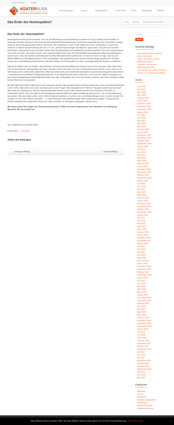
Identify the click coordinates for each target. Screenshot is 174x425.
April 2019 (141, 312)
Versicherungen (66, 10)
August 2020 (142, 278)
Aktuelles (135, 22)
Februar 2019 (143, 318)
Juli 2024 (141, 149)
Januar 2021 (142, 263)
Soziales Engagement (146, 400)
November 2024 (144, 138)
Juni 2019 (141, 306)
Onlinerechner (101, 10)
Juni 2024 (141, 152)
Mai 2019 (141, 309)
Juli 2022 (141, 218)
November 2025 (144, 106)
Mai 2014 (141, 377)
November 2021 (144, 240)
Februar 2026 (143, 98)
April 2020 (141, 289)
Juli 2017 (141, 352)
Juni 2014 (141, 375)
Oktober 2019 (143, 303)
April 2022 (141, 226)
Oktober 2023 (143, 175)
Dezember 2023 (144, 169)
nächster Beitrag (110, 151)
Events (140, 394)
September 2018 (144, 326)
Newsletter (25, 131)
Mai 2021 (141, 252)
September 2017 (144, 349)
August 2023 (142, 181)
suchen (139, 39)
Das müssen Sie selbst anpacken (152, 70)
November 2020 (144, 269)
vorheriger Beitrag (22, 151)
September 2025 (144, 109)
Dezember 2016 (144, 360)
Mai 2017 (141, 357)
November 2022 (144, 206)
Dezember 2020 (144, 266)
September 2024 (144, 143)
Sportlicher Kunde (145, 405)
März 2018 (141, 338)
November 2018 (144, 323)
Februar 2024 (143, 163)
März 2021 (141, 258)
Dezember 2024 (144, 135)
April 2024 (141, 158)
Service (84, 10)
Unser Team (120, 10)
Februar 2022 (143, 232)
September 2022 (144, 212)
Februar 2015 (143, 363)
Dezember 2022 (144, 203)
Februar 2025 (143, 129)
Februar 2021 (143, 260)
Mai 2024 (141, 155)
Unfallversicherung (145, 408)
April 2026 (141, 92)
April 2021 (141, 255)
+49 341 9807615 (17, 3)
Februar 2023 (143, 198)
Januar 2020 (142, 295)
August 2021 (142, 243)
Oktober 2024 (143, 141)
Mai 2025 (141, 121)
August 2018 (142, 329)
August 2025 (142, 112)
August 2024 (142, 146)
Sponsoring (147, 10)
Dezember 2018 (144, 320)
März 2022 (141, 229)
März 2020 (141, 292)
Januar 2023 (142, 201)
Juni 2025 (141, 118)
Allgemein (141, 391)
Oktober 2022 (143, 209)
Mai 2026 (141, 89)
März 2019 (141, 315)
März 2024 (141, 161)
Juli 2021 (141, 246)
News (133, 10)
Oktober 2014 (143, 366)
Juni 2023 (141, 186)
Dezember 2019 (144, 298)
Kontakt (34, 3)
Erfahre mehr (137, 421)
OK (129, 421)
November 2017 (144, 343)
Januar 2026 (142, 101)
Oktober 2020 (143, 272)
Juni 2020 (141, 283)
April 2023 (141, 192)
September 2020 (144, 275)
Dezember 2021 (144, 238)
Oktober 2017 (143, 346)
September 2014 (144, 369)
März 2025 (141, 126)
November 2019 (144, 300)
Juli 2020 (141, 280)
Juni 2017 (141, 355)
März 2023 (141, 195)
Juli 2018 (141, 332)
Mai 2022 (141, 223)
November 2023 (144, 172)
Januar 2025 (142, 132)
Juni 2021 (141, 249)
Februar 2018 (143, 340)
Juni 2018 (141, 335)
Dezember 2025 (144, 103)
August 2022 (142, 215)
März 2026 (141, 95)
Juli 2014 (141, 372)
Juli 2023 (141, 183)
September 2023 (144, 178)
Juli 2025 (141, 115)
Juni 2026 (141, 86)
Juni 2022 (141, 220)
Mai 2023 (141, 189)
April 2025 (141, 123)
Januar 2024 (142, 166)
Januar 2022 (142, 235)
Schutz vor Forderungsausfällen (151, 73)
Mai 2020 (141, 286)
